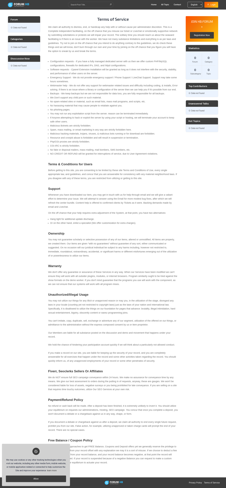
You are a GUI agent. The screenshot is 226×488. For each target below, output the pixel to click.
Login (213, 4)
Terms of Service (212, 482)
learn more (52, 470)
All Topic (165, 4)
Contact (177, 4)
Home (154, 4)
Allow (36, 479)
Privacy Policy (195, 482)
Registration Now (202, 35)
